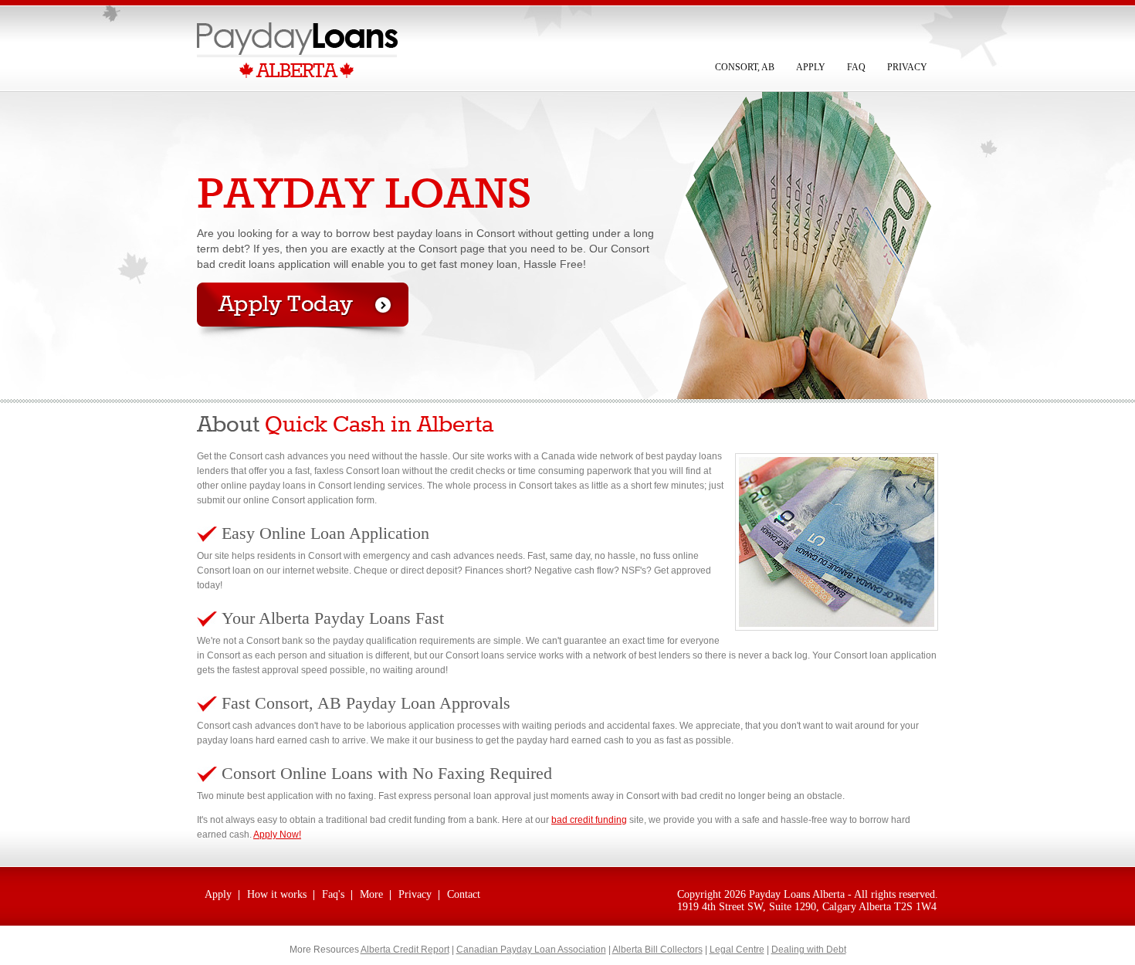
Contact (463, 894)
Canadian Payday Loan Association (531, 949)
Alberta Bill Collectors (657, 949)
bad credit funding (589, 819)
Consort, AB (744, 67)
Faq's (333, 894)
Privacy (907, 67)
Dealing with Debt (808, 949)
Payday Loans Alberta (797, 894)
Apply (810, 67)
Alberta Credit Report (405, 949)
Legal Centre (737, 949)
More (371, 894)
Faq (856, 67)
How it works (277, 894)
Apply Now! (277, 834)
